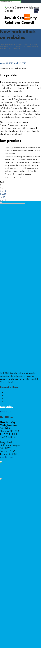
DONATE (27, 17)
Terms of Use (5, 411)
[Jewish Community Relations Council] (23, 9)
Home (14, 44)
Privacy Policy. (6, 406)
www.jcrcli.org (6, 456)
